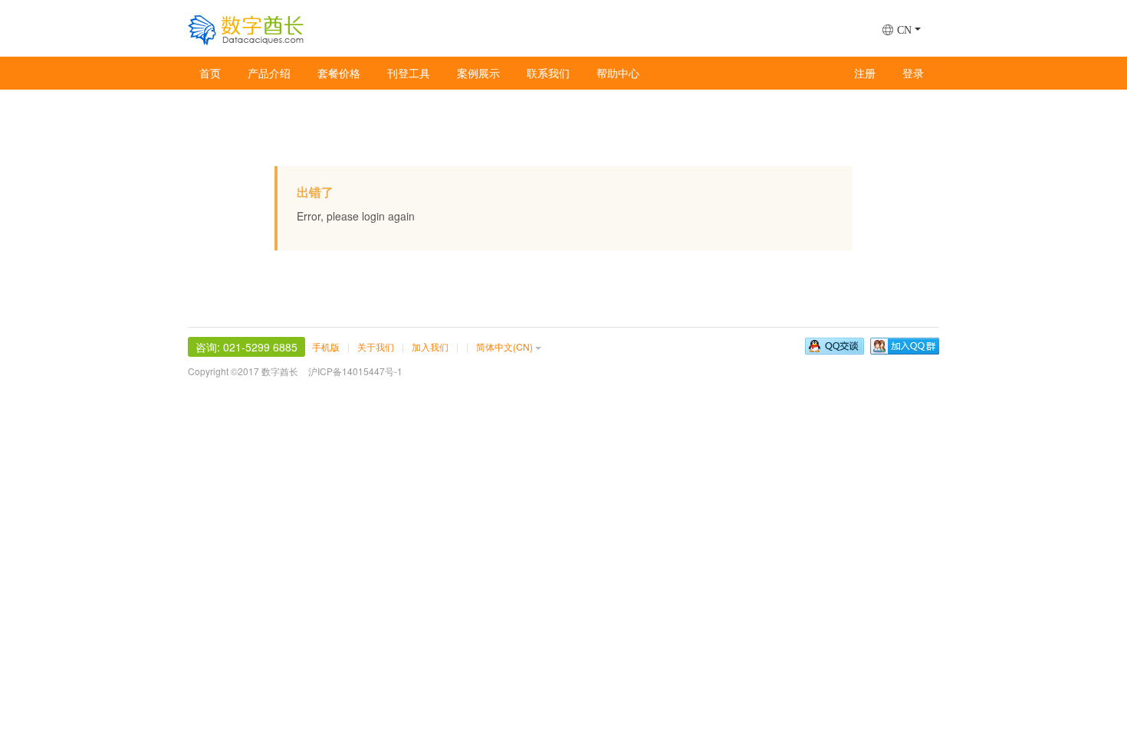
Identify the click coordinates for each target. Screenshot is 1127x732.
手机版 (326, 346)
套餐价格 (338, 72)
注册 (865, 72)
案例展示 (478, 72)
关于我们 (375, 346)
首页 (210, 72)
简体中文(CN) (504, 346)
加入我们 (430, 346)
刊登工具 (408, 72)
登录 (913, 72)
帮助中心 (617, 72)
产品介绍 (269, 72)
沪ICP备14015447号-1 (355, 370)
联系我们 (548, 72)
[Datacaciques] (246, 27)
